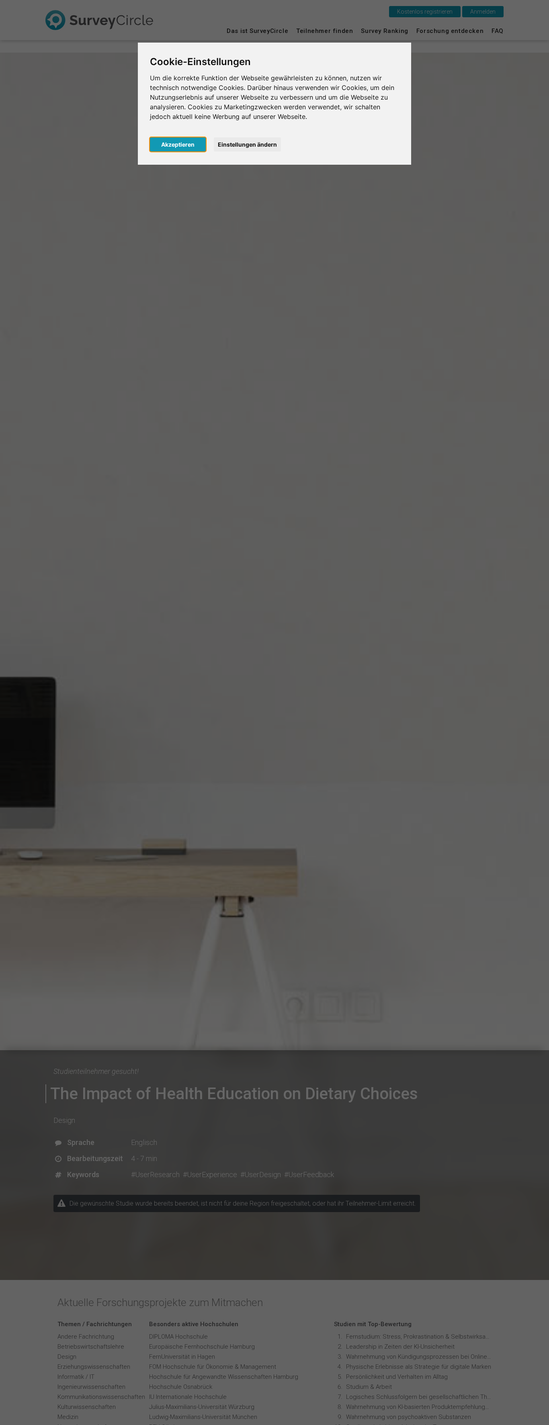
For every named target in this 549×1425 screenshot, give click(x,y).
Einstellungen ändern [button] (247, 144)
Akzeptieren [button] (178, 144)
